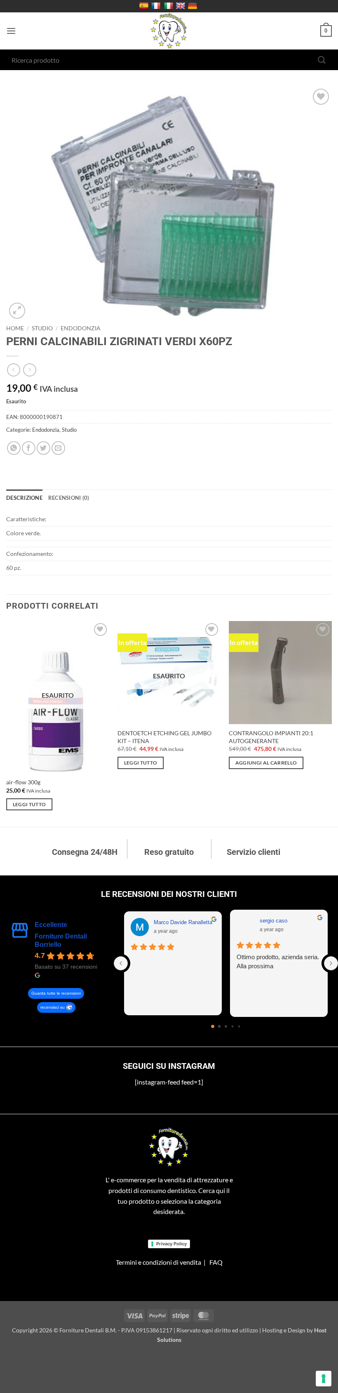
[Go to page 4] (239, 1026)
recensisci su (52, 1007)
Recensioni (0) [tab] (68, 497)
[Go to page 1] (219, 1026)
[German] (194, 6)
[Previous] (6, 723)
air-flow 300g (23, 782)
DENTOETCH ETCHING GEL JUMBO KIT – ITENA (164, 736)
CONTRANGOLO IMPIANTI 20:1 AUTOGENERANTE (271, 736)
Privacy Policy (171, 1244)
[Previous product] (29, 369)
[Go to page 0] (212, 1026)
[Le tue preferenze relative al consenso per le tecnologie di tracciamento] (323, 1378)
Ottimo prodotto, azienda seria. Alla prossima (278, 961)
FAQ (216, 1262)
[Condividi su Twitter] (43, 448)
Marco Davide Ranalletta (183, 922)
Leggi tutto (29, 804)
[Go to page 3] (232, 1026)
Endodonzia (81, 328)
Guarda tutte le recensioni (56, 993)
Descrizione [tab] (24, 497)
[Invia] (322, 60)
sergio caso (273, 921)
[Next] (331, 723)
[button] (11, 31)
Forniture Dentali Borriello (61, 940)
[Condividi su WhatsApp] (14, 448)
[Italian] (170, 6)
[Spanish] (145, 6)
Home (15, 328)
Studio (42, 328)
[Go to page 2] (226, 1026)
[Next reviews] (331, 963)
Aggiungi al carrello (266, 762)
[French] (157, 6)
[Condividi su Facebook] (28, 448)
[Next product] (13, 369)
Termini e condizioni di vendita (158, 1262)
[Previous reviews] (121, 963)
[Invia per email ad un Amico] (58, 448)
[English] (182, 6)
